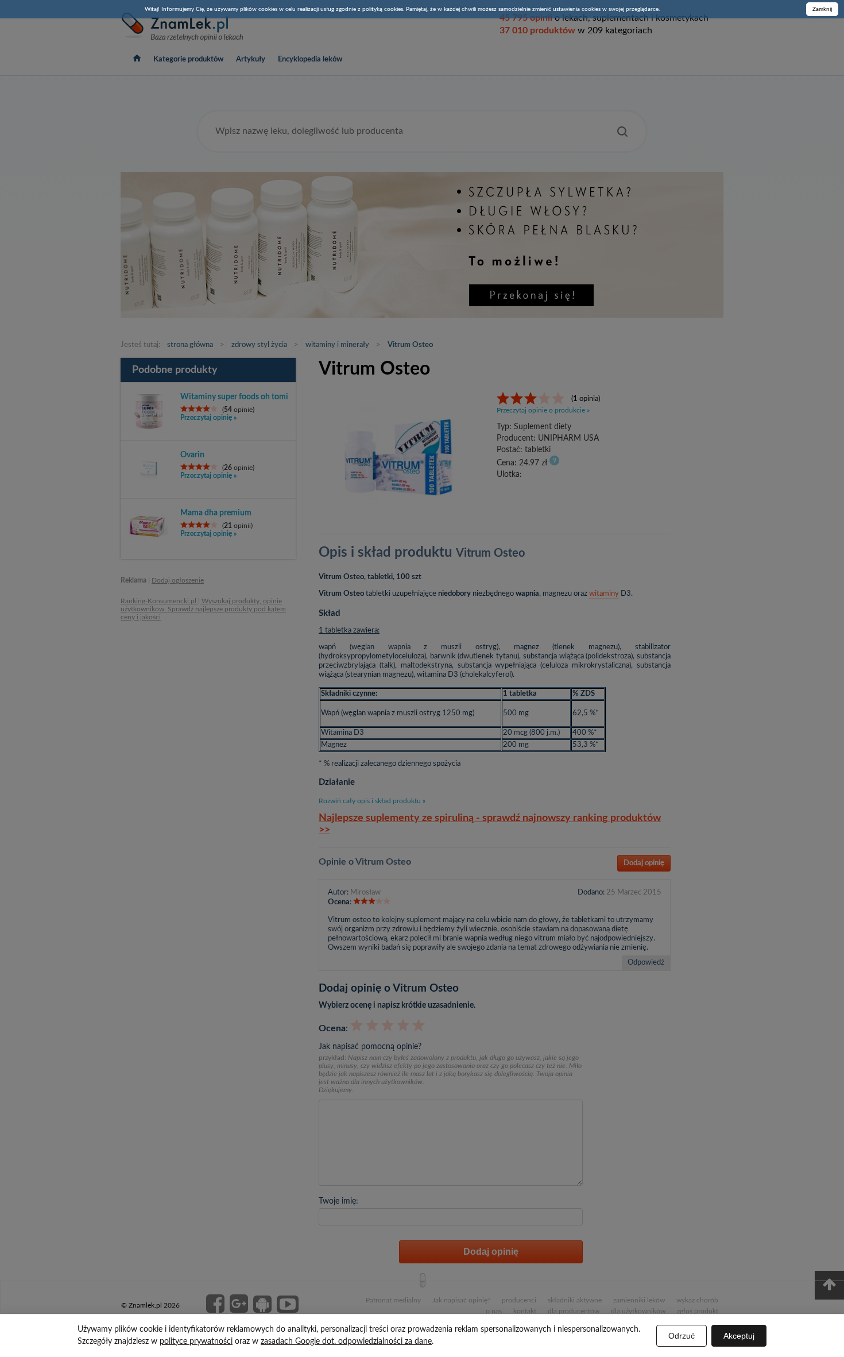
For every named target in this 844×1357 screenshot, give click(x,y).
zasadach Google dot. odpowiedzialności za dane (346, 1341)
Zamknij (822, 9)
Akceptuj (738, 1335)
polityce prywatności (196, 1341)
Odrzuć (681, 1335)
